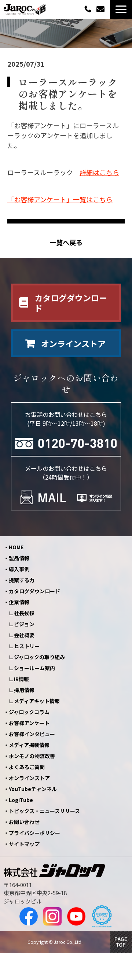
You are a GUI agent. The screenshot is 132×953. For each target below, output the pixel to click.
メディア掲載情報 (29, 745)
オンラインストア (73, 343)
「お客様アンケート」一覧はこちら (60, 199)
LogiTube (21, 800)
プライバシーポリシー (34, 832)
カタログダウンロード (70, 303)
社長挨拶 (24, 613)
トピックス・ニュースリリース (44, 811)
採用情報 (24, 690)
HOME (16, 547)
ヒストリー (27, 646)
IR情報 (21, 679)
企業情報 (19, 602)
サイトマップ (24, 843)
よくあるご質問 (27, 767)
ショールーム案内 (34, 668)
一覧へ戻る (66, 242)
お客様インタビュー (32, 734)
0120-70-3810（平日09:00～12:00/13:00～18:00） (89, 8)
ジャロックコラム (29, 712)
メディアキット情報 (37, 701)
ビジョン (24, 624)
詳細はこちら (99, 172)
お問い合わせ (101, 9)
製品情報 (19, 558)
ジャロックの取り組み (39, 657)
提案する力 (21, 580)
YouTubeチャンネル (33, 789)
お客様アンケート (29, 723)
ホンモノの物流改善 (32, 756)
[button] (121, 9)
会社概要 (24, 635)
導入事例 (19, 569)
